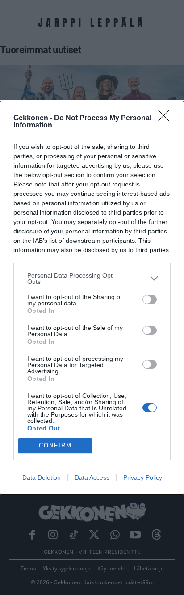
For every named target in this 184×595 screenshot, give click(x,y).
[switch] (149, 299)
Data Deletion (41, 477)
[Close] (166, 118)
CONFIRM (55, 445)
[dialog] (92, 297)
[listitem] (92, 278)
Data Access (92, 477)
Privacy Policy (142, 477)
